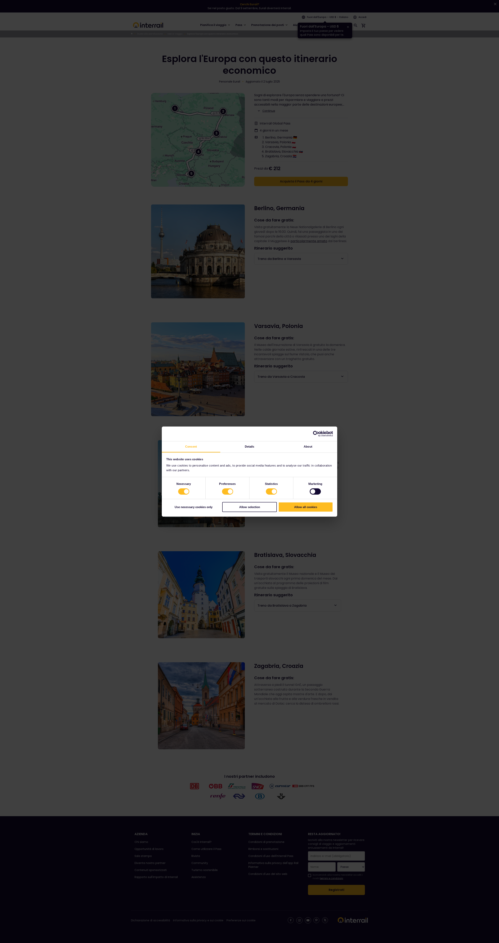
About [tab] (308, 446)
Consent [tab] (191, 446)
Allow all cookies (305, 507)
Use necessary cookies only (193, 507)
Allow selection (249, 507)
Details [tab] (249, 446)
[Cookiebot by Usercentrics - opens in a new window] (316, 434)
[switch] (227, 491)
